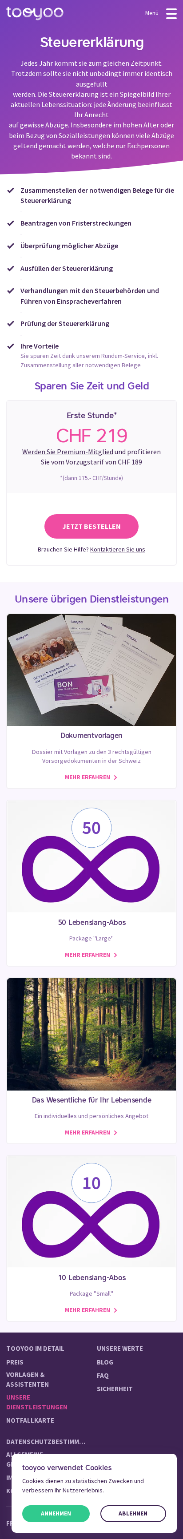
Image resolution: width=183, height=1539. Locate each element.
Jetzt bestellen (91, 526)
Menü (152, 13)
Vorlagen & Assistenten (27, 1379)
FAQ (103, 1375)
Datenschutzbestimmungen (46, 1441)
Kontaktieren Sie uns (117, 549)
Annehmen (56, 1513)
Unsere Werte (120, 1348)
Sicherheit (115, 1388)
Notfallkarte (30, 1420)
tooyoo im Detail (35, 1348)
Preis (15, 1362)
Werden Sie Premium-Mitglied (67, 451)
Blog (105, 1362)
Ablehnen (133, 1513)
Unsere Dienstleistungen (37, 1402)
